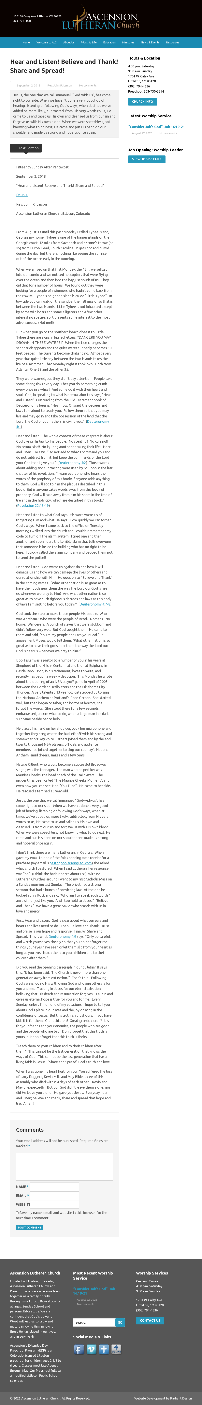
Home (26, 42)
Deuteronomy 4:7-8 (94, 604)
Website (23, 1204)
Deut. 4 (22, 195)
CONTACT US (150, 1320)
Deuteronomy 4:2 (72, 463)
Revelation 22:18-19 (33, 505)
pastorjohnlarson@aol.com (71, 863)
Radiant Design (181, 1398)
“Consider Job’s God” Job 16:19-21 (157, 127)
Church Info (142, 101)
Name (22, 1187)
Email (22, 1195)
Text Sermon (28, 148)
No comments (88, 85)
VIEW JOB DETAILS (147, 159)
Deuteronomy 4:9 (62, 936)
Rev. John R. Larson (59, 85)
